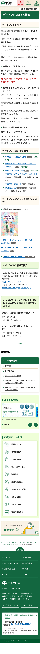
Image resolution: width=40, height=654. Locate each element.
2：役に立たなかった (12, 320)
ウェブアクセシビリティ (9, 569)
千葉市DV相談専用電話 (17, 170)
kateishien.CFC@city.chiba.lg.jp (16, 288)
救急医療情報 (16, 452)
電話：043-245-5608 (12, 282)
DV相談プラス (16, 188)
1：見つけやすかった (12, 333)
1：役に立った (10, 317)
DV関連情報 (11, 361)
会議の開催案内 (17, 512)
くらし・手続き (11, 542)
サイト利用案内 (26, 557)
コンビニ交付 (8, 419)
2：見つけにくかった (12, 336)
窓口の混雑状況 (17, 482)
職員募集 (14, 474)
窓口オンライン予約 (18, 489)
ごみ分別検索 (16, 459)
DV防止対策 (9, 371)
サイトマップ (6, 557)
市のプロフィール (7, 574)
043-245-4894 (21, 624)
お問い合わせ (27, 605)
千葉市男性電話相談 (15, 184)
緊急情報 (20, 4)
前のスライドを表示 (30, 425)
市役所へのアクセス (11, 605)
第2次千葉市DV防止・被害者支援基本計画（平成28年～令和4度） (20, 382)
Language (28, 4)
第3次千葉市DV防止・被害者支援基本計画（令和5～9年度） (20, 389)
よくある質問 (16, 504)
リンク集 (24, 574)
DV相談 (8, 366)
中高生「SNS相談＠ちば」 (18, 157)
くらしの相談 (16, 497)
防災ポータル (16, 444)
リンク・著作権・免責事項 (10, 563)
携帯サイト (25, 569)
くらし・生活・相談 (23, 542)
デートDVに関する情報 (13, 376)
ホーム (3, 542)
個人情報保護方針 (27, 563)
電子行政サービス (18, 467)
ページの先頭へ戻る (20, 550)
